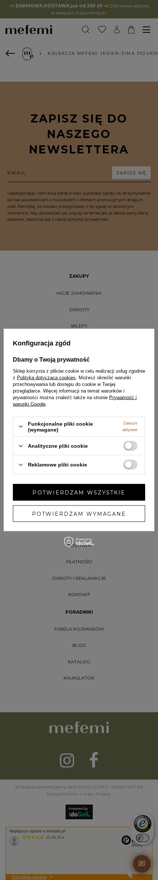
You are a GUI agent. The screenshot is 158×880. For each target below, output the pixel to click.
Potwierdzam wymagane (79, 513)
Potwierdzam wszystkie (78, 492)
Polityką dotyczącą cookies (46, 377)
